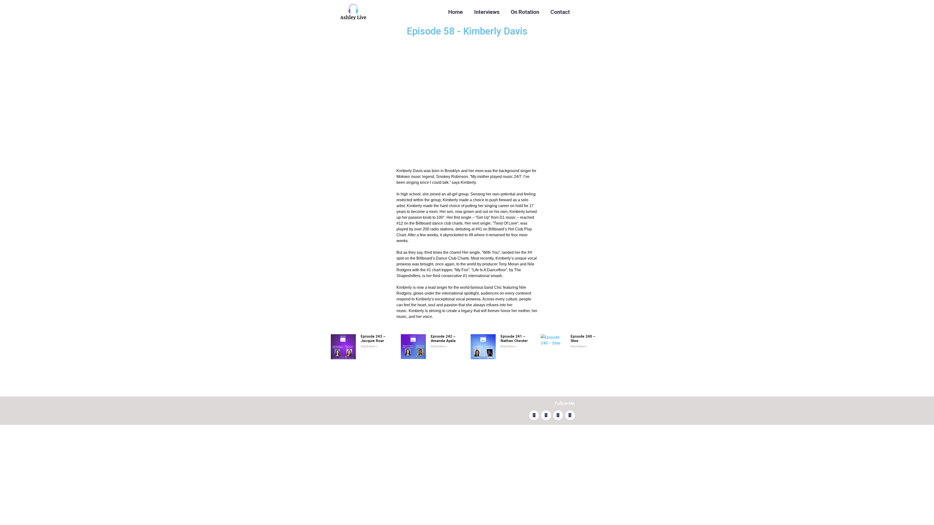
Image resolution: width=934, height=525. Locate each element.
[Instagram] (534, 415)
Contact (560, 12)
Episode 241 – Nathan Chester (514, 338)
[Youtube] (558, 415)
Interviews (487, 12)
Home (455, 12)
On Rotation (525, 12)
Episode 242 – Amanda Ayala (443, 338)
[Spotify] (546, 415)
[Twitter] (570, 415)
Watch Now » (369, 346)
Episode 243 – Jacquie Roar (373, 338)
